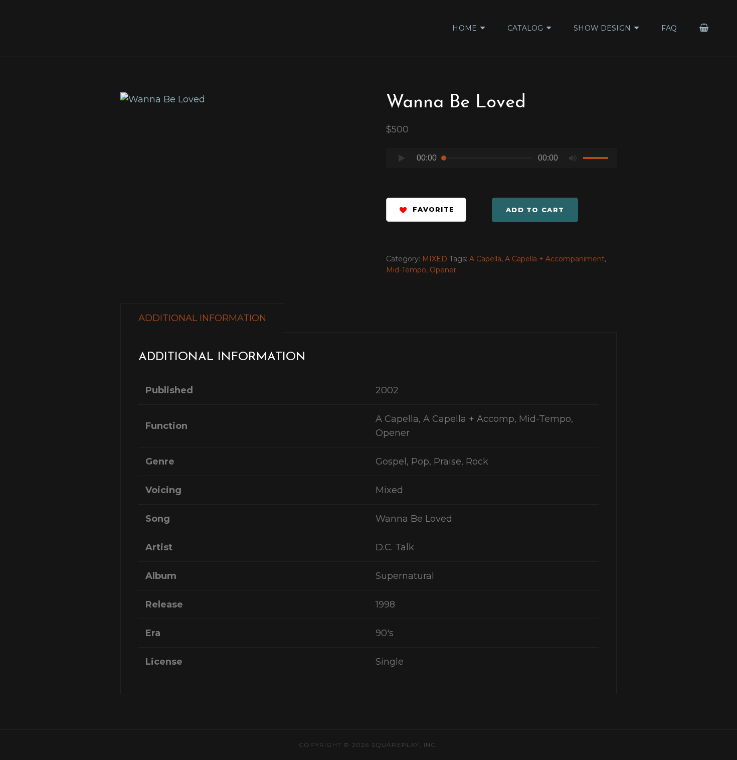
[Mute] (573, 158)
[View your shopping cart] (704, 28)
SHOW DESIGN (602, 28)
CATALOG (525, 28)
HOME (464, 28)
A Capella (485, 258)
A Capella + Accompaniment (555, 258)
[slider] (597, 159)
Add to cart (535, 210)
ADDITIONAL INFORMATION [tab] (202, 318)
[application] (501, 161)
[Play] (402, 158)
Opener (443, 269)
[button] (426, 210)
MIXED (434, 258)
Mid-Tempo (406, 269)
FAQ (669, 28)
